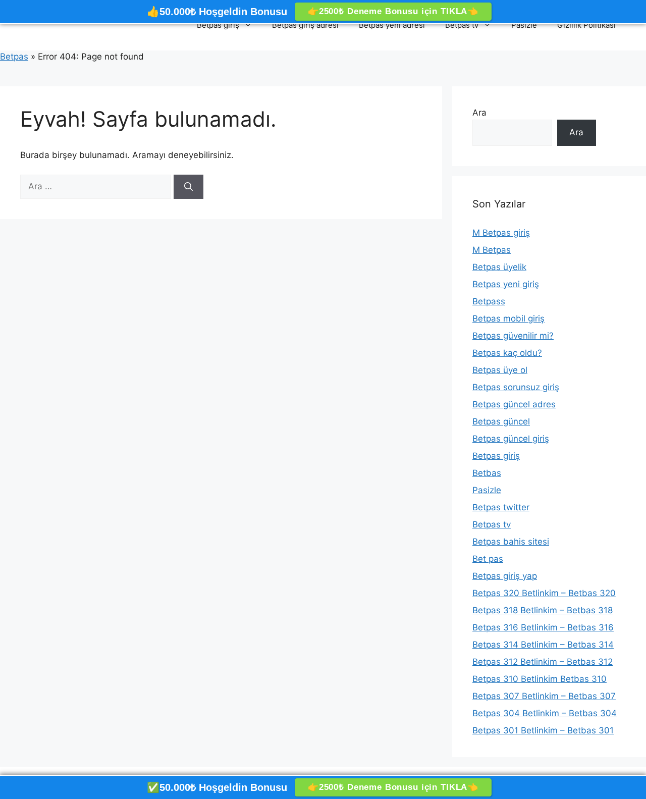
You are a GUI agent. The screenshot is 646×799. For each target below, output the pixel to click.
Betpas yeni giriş (505, 284)
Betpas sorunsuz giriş (515, 387)
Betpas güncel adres (514, 404)
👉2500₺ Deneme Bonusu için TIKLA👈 (393, 11)
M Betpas (491, 250)
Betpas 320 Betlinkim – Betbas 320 (544, 593)
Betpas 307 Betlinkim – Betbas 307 (544, 696)
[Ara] (188, 187)
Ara (479, 113)
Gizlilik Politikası (586, 25)
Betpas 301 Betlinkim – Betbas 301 (543, 730)
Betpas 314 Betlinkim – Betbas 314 (543, 645)
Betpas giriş (218, 25)
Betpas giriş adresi (305, 25)
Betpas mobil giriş (508, 318)
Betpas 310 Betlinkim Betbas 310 (539, 679)
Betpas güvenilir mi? (513, 336)
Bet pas (487, 559)
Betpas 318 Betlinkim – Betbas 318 (542, 610)
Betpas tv (461, 25)
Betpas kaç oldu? (507, 353)
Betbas (486, 473)
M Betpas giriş (501, 233)
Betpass (488, 301)
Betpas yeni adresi (392, 25)
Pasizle (524, 25)
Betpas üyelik (499, 267)
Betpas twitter (500, 507)
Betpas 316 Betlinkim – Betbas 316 (543, 627)
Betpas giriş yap (504, 576)
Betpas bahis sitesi (510, 542)
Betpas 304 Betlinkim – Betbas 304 (544, 713)
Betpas (14, 56)
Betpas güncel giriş (510, 439)
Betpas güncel (501, 421)
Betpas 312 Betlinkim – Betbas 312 (542, 662)
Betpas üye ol (499, 370)
